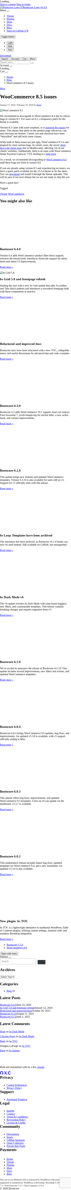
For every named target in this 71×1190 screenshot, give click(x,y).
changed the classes (55, 127)
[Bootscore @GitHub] (2, 1073)
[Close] (8, 11)
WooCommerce (16, 194)
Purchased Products (17, 1099)
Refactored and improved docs (16, 1010)
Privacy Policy (14, 1088)
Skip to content (8, 4)
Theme (10, 16)
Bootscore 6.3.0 (8, 1013)
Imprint (10, 1110)
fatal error (51, 154)
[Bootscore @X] (6, 1073)
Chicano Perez (7, 1036)
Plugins (10, 19)
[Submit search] (32, 63)
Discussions (13, 1134)
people (40, 1067)
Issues (10, 1137)
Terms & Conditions (17, 1116)
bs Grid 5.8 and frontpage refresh (17, 1007)
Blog (9, 27)
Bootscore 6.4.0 (8, 1004)
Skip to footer (23, 4)
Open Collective (15, 1143)
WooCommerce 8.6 (17, 947)
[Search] (41, 962)
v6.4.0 (43, 7)
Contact (11, 1113)
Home (10, 1159)
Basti (39, 105)
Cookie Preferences (17, 1085)
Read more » (6, 267)
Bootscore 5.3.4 (15, 944)
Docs (9, 24)
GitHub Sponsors (16, 1140)
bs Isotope (14, 1050)
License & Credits (16, 1122)
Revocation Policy (16, 1119)
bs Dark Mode (16, 1031)
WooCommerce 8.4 (56, 159)
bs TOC (13, 1041)
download (14, 174)
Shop (9, 21)
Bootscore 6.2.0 (8, 1016)
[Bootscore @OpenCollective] (9, 1073)
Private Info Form (16, 1146)
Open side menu (9, 953)
